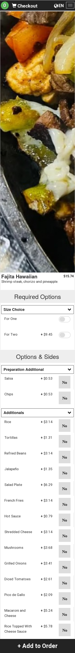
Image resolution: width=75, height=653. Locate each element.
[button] (64, 319)
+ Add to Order (38, 645)
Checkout (27, 6)
